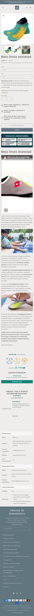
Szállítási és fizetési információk (12, 583)
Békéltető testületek (8, 567)
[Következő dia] (32, 50)
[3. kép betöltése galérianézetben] (26, 50)
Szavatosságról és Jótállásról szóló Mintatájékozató (13, 571)
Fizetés (17, 130)
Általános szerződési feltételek (11, 563)
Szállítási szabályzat (24, 610)
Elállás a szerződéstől (9, 576)
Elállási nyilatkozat (8, 535)
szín (2, 73)
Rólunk (5, 579)
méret (2, 66)
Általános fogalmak (8, 538)
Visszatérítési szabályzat (13, 607)
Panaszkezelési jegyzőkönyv (11, 552)
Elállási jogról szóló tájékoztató (11, 545)
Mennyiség (4, 95)
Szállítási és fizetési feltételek (11, 542)
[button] (3, 7)
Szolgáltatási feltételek (12, 610)
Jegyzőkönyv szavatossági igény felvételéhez (16, 556)
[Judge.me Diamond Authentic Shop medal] (9, 361)
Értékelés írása (17, 381)
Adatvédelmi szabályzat (26, 607)
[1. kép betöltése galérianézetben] (8, 50)
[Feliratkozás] (29, 529)
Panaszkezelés (7, 560)
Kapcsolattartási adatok (17, 612)
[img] (17, 396)
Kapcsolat (6, 586)
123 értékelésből (16, 398)
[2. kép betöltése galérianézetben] (17, 50)
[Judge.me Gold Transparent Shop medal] (17, 361)
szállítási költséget (16, 62)
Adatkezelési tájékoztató (10, 549)
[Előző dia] (1, 50)
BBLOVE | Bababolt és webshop (16, 605)
